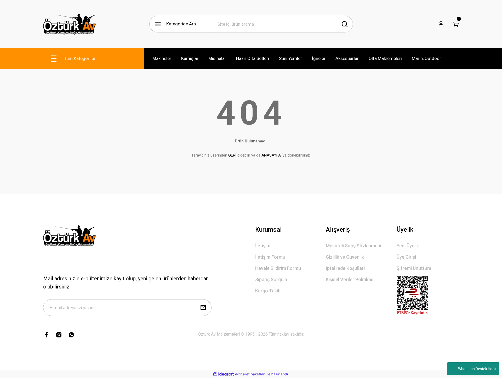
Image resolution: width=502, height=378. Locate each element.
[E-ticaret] (250, 374)
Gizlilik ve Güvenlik (345, 257)
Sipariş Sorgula (271, 279)
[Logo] (69, 24)
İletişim (262, 245)
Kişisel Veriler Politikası (350, 279)
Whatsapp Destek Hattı (477, 369)
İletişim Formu (270, 257)
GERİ (232, 155)
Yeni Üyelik (408, 245)
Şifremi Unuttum (414, 268)
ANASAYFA (271, 155)
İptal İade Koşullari (345, 268)
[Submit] (203, 307)
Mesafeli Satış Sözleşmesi (353, 245)
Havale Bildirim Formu (278, 268)
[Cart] (456, 24)
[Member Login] (441, 24)
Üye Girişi (406, 257)
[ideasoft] (223, 374)
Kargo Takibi (268, 290)
